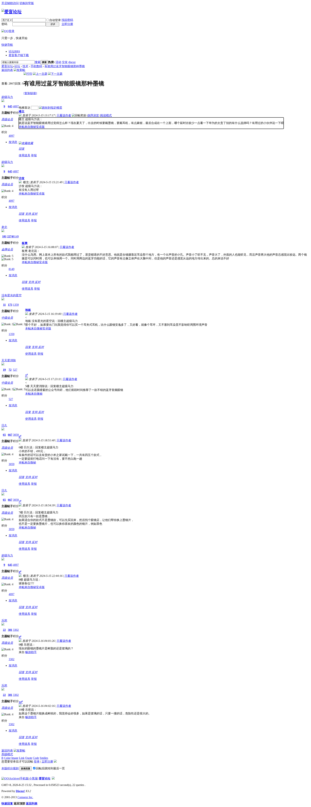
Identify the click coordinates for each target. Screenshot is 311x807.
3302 (16, 629)
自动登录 (55, 20)
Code (36, 757)
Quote (28, 757)
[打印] (28, 73)
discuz (72, 62)
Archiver (14, 778)
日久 (4, 425)
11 (4, 304)
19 (4, 369)
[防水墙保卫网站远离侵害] (53, 778)
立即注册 (67, 24)
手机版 (24, 778)
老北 (4, 227)
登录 (37, 761)
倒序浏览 (93, 115)
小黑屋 (33, 778)
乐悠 (4, 620)
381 (10, 629)
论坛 (14, 51)
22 (4, 629)
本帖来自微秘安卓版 (32, 126)
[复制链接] (30, 93)
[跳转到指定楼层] (50, 107)
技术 (25, 66)
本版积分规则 (10, 768)
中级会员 (7, 317)
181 (4, 236)
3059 (16, 434)
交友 (65, 62)
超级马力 (7, 97)
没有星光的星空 (11, 295)
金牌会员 (7, 249)
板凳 (25, 243)
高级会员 (7, 119)
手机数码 (36, 66)
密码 (4, 24)
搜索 (37, 62)
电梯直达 (24, 107)
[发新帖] (19, 70)
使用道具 (24, 155)
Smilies (44, 757)
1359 (16, 304)
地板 (28, 309)
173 (10, 304)
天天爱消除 (8, 360)
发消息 (13, 142)
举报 (34, 155)
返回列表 (7, 70)
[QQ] (5, 778)
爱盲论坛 (7, 66)
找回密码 (67, 19)
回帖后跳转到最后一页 (50, 768)
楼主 (21, 111)
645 (10, 106)
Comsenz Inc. (25, 797)
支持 (28, 213)
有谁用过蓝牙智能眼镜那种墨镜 (64, 66)
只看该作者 (64, 115)
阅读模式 (106, 115)
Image (14, 757)
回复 (21, 148)
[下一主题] (55, 73)
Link (21, 757)
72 (10, 369)
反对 (34, 213)
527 (15, 369)
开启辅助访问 (10, 3)
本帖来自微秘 (33, 393)
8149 (16, 236)
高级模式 (7, 754)
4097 (16, 106)
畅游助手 (31, 652)
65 (4, 434)
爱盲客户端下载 (19, 55)
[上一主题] (40, 73)
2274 (10, 236)
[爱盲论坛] (11, 11)
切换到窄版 (26, 3)
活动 (58, 62)
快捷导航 (7, 44)
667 (10, 434)
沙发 (21, 178)
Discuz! (20, 791)
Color (7, 757)
